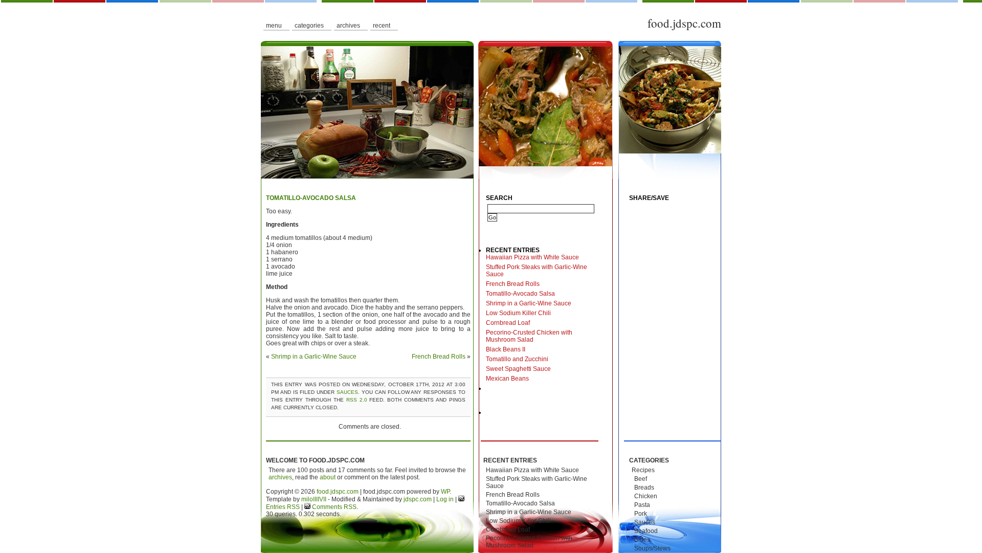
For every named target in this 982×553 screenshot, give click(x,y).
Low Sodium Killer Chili (518, 313)
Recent (381, 25)
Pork (640, 513)
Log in (445, 499)
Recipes (643, 470)
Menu (274, 25)
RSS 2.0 (356, 400)
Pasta (642, 504)
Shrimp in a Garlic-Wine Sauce (313, 356)
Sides (642, 539)
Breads (644, 487)
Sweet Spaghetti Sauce (518, 368)
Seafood (646, 531)
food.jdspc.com (684, 23)
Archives (348, 25)
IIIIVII (319, 499)
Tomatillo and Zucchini (517, 359)
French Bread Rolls (438, 356)
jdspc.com (418, 499)
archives (280, 477)
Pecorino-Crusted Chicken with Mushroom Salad (529, 336)
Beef (640, 478)
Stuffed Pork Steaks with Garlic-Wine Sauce (536, 270)
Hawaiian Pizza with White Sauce (532, 257)
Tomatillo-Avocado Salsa (311, 198)
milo (307, 499)
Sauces (347, 392)
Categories (309, 25)
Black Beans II (505, 349)
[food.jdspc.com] (491, 110)
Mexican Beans (507, 378)
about (328, 477)
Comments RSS (333, 507)
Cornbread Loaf (508, 322)
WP (445, 491)
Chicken (645, 496)
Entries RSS (283, 507)
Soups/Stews (652, 548)
